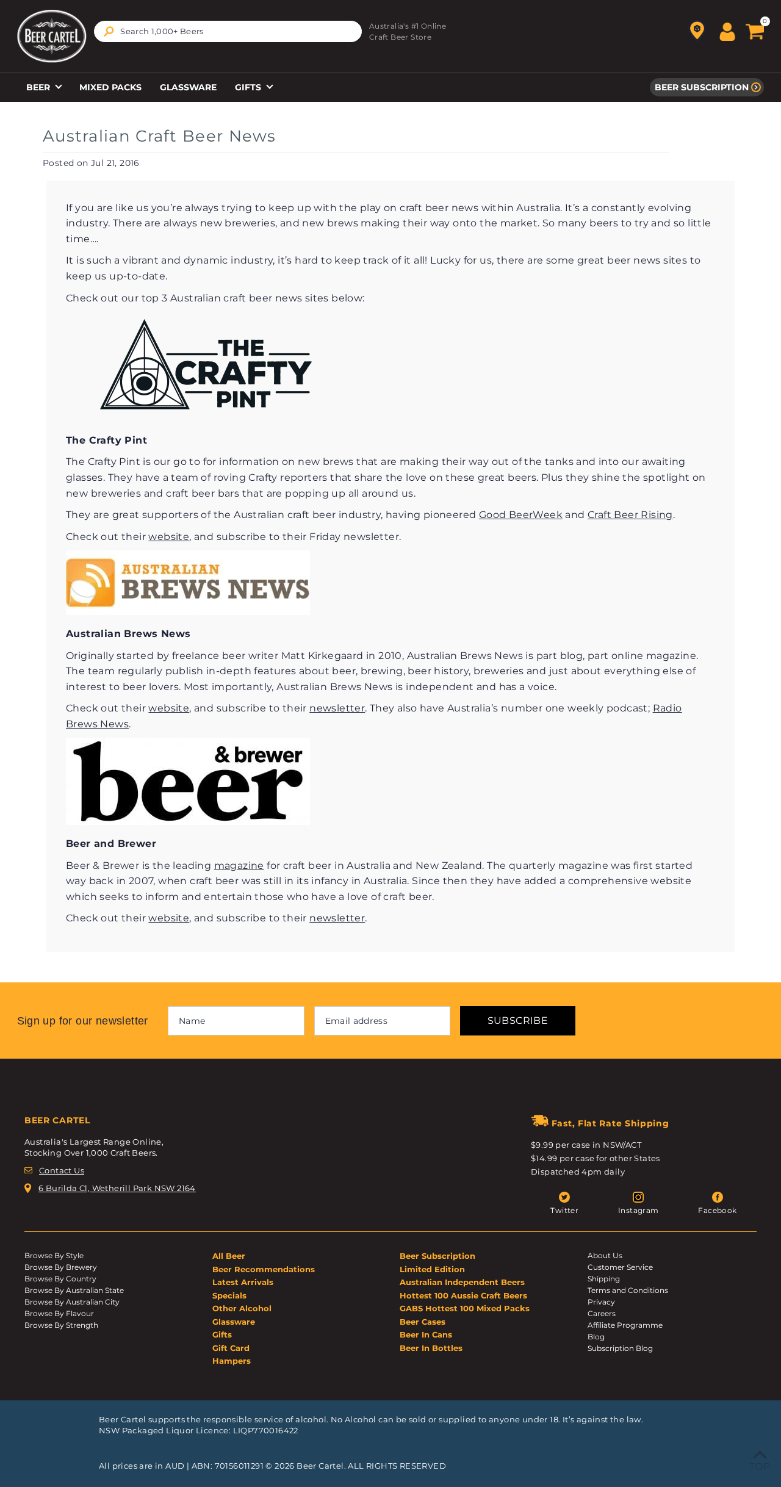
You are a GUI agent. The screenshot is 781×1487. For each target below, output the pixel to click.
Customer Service (620, 1267)
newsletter (337, 708)
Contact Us (61, 1170)
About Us (605, 1255)
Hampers (231, 1361)
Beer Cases (422, 1322)
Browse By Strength (61, 1325)
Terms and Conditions (628, 1290)
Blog (596, 1336)
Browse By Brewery (60, 1267)
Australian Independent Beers (462, 1282)
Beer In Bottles (431, 1348)
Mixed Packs (110, 87)
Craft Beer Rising (630, 514)
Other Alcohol (242, 1308)
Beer (39, 87)
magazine (239, 865)
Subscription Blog (620, 1348)
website (168, 536)
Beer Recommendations (263, 1269)
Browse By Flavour (59, 1313)
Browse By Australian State (74, 1290)
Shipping (604, 1278)
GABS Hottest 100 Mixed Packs (465, 1308)
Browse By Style (54, 1255)
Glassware (188, 87)
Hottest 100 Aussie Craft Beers (463, 1295)
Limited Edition (432, 1269)
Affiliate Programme (625, 1325)
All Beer (228, 1256)
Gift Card (231, 1348)
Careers (602, 1313)
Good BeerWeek (521, 514)
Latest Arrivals (242, 1282)
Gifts (249, 87)
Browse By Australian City (72, 1301)
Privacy (601, 1301)
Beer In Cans (426, 1334)
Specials (229, 1295)
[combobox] (227, 31)
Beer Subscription (702, 87)
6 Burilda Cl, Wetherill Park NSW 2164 (117, 1188)
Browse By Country (60, 1278)
